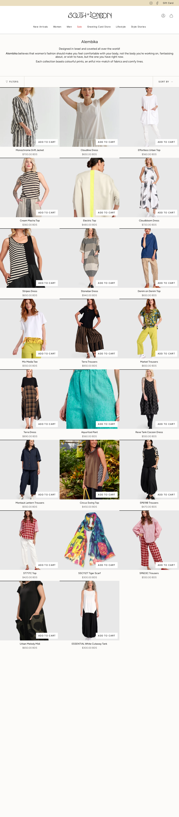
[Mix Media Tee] (30, 328)
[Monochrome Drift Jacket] (30, 117)
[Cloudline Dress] (89, 117)
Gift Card (168, 3)
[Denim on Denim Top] (149, 258)
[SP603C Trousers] (149, 540)
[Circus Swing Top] (89, 469)
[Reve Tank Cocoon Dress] (149, 399)
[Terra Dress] (30, 399)
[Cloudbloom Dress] (149, 187)
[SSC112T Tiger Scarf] (89, 540)
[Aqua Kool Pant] (89, 399)
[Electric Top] (89, 187)
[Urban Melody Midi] (30, 610)
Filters (14, 81)
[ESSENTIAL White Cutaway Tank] (89, 610)
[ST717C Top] (30, 540)
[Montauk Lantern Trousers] (30, 469)
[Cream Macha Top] (30, 187)
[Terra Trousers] (89, 328)
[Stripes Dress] (30, 258)
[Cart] (171, 16)
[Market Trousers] (149, 328)
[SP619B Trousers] (149, 469)
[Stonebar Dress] (89, 258)
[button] (41, 27)
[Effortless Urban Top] (149, 117)
